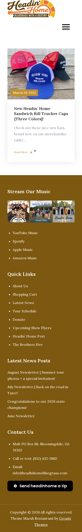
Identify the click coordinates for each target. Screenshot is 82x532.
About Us (20, 286)
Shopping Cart (25, 294)
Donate (19, 319)
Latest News (23, 302)
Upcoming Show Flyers (32, 328)
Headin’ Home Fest (29, 336)
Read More (21, 152)
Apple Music (23, 249)
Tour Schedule (25, 311)
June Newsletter (21, 416)
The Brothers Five (28, 344)
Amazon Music (25, 258)
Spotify (18, 241)
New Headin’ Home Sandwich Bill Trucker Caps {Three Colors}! (41, 113)
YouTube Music (25, 233)
